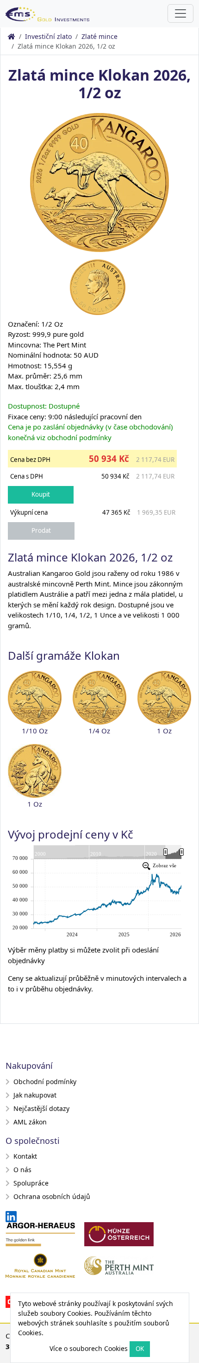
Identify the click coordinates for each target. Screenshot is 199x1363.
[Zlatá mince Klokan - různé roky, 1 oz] (35, 771)
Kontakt (25, 1156)
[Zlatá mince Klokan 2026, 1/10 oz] (35, 698)
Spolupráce (31, 1183)
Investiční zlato (48, 36)
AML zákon (30, 1121)
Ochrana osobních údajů (51, 1196)
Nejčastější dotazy (41, 1108)
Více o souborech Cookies (89, 1348)
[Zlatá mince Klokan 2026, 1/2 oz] (99, 181)
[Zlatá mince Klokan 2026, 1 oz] (164, 698)
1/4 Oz (99, 730)
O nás (22, 1169)
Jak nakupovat (34, 1095)
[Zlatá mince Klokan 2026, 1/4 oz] (99, 698)
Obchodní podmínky (44, 1081)
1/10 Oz (35, 730)
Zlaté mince (99, 36)
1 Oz (164, 730)
